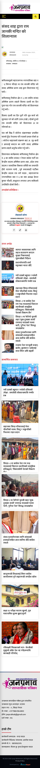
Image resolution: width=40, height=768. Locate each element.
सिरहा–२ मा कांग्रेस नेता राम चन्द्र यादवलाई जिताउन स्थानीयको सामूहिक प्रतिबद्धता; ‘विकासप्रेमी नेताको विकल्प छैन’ (27, 307)
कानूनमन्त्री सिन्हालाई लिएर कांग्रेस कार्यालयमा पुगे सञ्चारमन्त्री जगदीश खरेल (19, 575)
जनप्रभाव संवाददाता (12, 53)
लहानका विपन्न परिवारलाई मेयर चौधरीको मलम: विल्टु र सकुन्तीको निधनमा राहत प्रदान (26, 292)
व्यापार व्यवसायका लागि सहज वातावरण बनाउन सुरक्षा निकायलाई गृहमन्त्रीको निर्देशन (26, 254)
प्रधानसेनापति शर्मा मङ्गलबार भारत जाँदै (23, 264)
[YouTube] (26, 230)
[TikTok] (20, 230)
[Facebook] (14, 230)
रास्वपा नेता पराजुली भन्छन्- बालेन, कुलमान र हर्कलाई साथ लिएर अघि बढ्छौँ (27, 348)
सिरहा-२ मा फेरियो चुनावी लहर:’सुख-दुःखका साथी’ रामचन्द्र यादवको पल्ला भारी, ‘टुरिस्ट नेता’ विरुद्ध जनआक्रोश (26, 322)
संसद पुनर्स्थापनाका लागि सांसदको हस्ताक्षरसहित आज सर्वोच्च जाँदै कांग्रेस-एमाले (26, 336)
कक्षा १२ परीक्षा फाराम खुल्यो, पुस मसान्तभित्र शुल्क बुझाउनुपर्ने (17, 612)
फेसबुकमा (17, 225)
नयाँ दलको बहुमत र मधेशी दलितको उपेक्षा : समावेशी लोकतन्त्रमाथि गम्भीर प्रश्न (26, 278)
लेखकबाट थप (28, 218)
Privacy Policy (20, 761)
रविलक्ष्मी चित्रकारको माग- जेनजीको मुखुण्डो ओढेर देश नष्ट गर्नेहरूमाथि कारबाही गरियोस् (18, 650)
